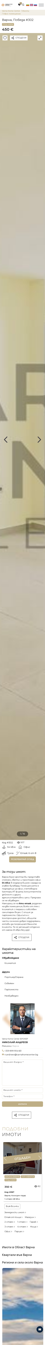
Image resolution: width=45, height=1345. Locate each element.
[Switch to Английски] (32, 5)
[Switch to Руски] (35, 5)
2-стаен (9, 1222)
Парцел (18, 1231)
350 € (8, 1186)
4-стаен (22, 1227)
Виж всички (12, 1206)
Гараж (33, 1222)
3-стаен (9, 1227)
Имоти (26, 11)
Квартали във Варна (17, 1255)
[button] (5, 440)
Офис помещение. (12, 14)
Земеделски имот (14, 1212)
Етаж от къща (12, 1217)
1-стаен (21, 1222)
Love (5, 38)
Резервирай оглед (22, 859)
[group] (22, 436)
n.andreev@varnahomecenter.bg (21, 1054)
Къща (33, 1227)
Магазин (29, 1217)
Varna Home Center (11, 11)
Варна (15, 1046)
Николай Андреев (15, 1042)
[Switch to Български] (28, 5)
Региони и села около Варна (22, 1262)
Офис (7, 1231)
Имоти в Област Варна (18, 1247)
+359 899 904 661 (13, 1051)
